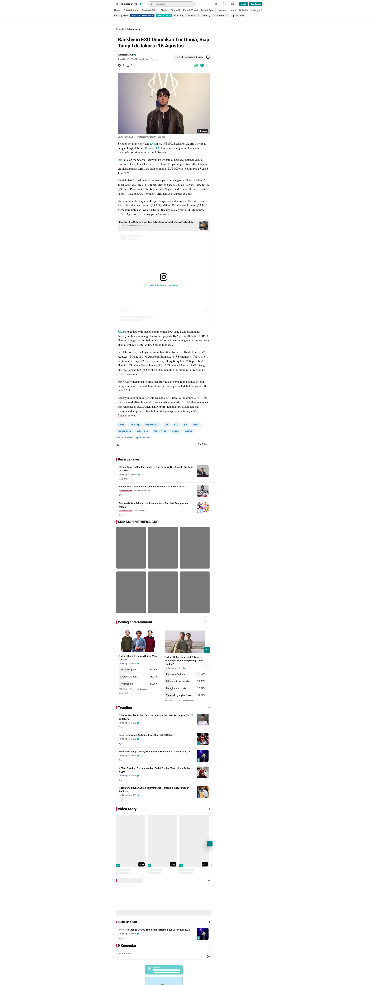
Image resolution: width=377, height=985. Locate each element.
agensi (153, 143)
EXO (159, 148)
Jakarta (122, 331)
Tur (120, 160)
